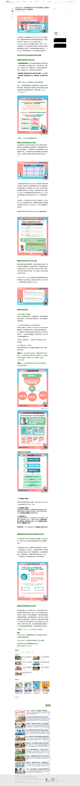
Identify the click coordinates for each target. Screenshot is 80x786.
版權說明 (28, 776)
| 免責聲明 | (32, 776)
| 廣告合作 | (25, 776)
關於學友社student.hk (19, 776)
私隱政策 (35, 776)
